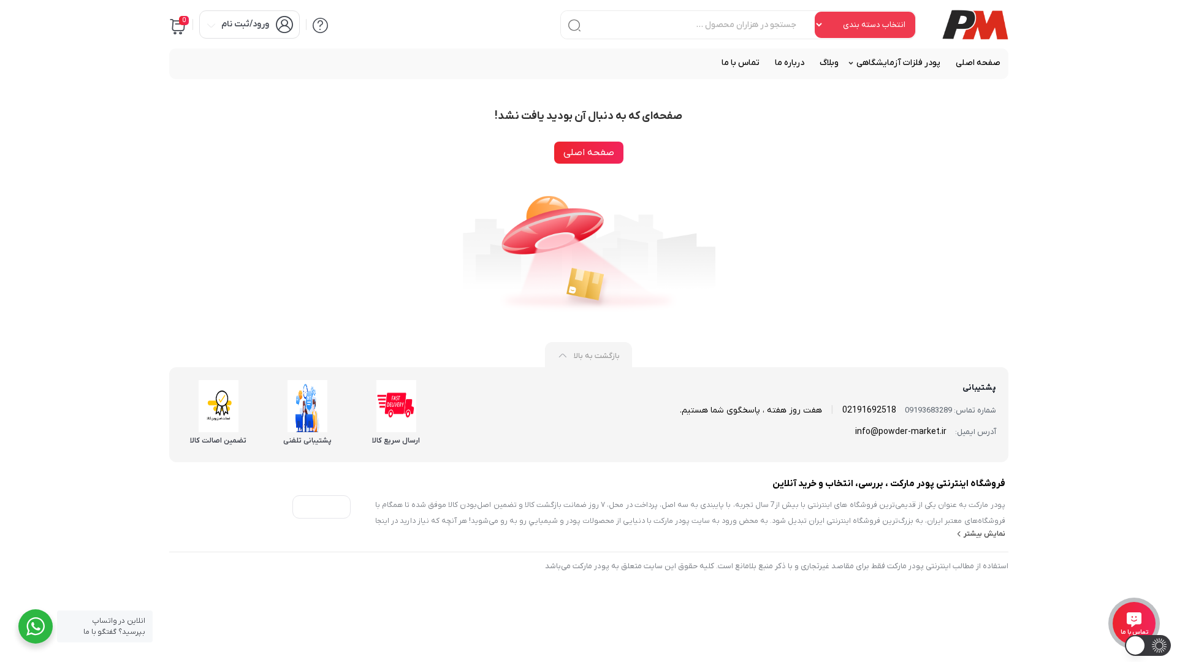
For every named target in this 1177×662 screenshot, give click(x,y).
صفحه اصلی (588, 152)
